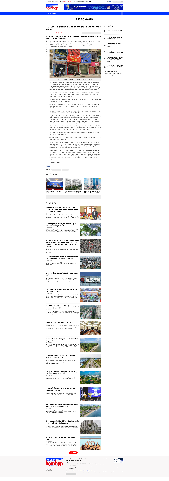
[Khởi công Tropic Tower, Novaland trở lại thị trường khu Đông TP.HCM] (90, 229)
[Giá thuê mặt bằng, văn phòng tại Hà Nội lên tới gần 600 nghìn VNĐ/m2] (92, 184)
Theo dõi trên (90, 32)
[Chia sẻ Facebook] (47, 52)
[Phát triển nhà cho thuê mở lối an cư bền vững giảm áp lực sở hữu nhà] (73, 184)
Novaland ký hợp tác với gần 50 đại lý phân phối (115, 31)
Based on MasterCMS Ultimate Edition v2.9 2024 (56, 479)
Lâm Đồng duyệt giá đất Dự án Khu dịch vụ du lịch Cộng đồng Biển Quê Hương (115, 67)
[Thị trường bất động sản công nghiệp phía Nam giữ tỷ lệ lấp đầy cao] (90, 361)
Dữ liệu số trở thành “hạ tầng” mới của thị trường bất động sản (114, 38)
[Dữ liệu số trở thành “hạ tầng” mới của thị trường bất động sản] (90, 394)
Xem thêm (73, 452)
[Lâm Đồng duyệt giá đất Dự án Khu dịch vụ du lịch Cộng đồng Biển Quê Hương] (90, 410)
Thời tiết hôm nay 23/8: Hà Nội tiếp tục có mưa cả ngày (68, 13)
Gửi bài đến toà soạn (71, 474)
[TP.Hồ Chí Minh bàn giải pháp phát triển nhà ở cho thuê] (54, 184)
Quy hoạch (86, 21)
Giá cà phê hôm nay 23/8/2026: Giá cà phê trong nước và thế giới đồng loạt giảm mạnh (100, 13)
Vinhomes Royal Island (109, 77)
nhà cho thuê (65, 169)
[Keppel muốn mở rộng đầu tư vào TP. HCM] (90, 328)
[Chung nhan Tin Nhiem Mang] (118, 460)
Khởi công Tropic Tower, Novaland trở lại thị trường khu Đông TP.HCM (115, 51)
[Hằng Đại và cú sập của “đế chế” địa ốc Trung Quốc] (90, 279)
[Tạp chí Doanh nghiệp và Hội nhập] (89, 1)
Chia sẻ (48, 166)
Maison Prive (119, 73)
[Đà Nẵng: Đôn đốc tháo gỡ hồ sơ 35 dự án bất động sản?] (90, 345)
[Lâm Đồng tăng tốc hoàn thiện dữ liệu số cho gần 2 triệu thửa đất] (90, 295)
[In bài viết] (47, 57)
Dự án (82, 21)
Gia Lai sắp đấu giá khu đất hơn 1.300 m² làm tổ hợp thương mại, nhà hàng (114, 45)
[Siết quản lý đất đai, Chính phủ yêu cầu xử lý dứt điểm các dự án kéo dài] (90, 377)
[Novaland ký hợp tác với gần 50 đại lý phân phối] (90, 443)
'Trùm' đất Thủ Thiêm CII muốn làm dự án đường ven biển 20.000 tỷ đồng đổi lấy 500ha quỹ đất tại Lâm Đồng (62, 209)
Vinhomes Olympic (110, 71)
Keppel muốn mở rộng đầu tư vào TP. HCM (60, 322)
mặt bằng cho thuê (56, 169)
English (107, 1)
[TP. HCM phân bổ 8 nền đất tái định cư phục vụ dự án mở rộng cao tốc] (90, 312)
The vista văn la (108, 75)
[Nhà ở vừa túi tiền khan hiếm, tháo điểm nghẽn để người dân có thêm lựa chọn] (90, 427)
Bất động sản (84, 19)
